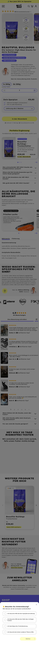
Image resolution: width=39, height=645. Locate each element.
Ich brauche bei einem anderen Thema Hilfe (20, 632)
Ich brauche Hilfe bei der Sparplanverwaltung (21, 613)
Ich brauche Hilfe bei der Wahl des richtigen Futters (20, 619)
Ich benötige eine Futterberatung (17, 626)
